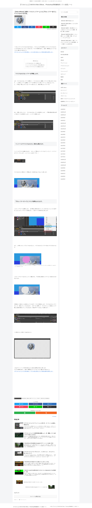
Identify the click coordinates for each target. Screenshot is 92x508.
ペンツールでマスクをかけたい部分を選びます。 (36, 64)
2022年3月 (63, 117)
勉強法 (62, 76)
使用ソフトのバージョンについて (68, 98)
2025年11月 (63, 114)
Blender (62, 51)
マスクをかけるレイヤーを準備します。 (34, 63)
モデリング (63, 74)
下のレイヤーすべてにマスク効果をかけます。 (35, 66)
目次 (34, 60)
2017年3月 (63, 151)
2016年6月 (63, 176)
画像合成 (48, 398)
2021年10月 (63, 128)
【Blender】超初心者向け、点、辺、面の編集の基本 (69, 24)
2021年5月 (63, 142)
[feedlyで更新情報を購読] (24, 413)
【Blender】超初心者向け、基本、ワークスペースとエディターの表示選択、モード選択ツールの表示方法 (69, 42)
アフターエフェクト (18, 398)
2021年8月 (63, 134)
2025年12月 (63, 112)
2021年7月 (63, 137)
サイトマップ (63, 90)
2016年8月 (63, 170)
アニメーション (64, 62)
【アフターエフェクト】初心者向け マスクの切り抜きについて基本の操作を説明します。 (33, 52)
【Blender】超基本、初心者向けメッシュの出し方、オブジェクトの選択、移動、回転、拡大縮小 (69, 30)
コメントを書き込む (35, 496)
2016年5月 (63, 179)
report (62, 57)
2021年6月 (63, 140)
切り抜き (43, 398)
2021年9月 (63, 131)
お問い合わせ (63, 87)
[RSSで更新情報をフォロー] (46, 413)
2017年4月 (63, 148)
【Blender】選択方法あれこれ (67, 20)
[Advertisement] (35, 37)
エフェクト (63, 68)
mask (28, 398)
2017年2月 (63, 154)
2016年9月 (63, 167)
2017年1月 (63, 156)
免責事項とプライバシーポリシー (68, 101)
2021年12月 (63, 123)
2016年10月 (63, 165)
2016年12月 (63, 159)
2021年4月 (63, 145)
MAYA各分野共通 (64, 54)
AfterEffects (24, 398)
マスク (40, 398)
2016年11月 (63, 162)
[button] (77, 12)
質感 (62, 79)
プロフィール (63, 95)
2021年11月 (63, 126)
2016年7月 (63, 173)
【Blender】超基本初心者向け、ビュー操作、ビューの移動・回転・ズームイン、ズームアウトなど (69, 36)
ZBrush (62, 60)
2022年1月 (63, 120)
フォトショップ (64, 71)
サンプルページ (64, 93)
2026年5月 (63, 109)
